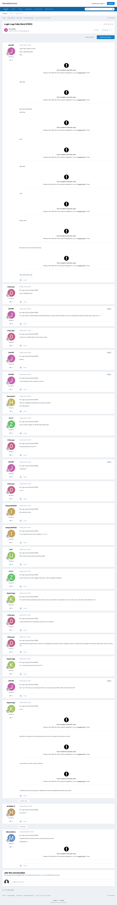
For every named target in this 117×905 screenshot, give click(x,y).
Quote (25, 280)
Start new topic (89, 37)
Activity (13, 9)
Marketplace (28, 9)
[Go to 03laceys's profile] (11, 293)
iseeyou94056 (11, 506)
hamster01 (11, 396)
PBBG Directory (49, 9)
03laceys (11, 287)
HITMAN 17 (11, 806)
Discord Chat (38, 9)
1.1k (12, 411)
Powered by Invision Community (58, 902)
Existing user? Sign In (98, 3)
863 (12, 301)
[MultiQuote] (21, 280)
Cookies (62, 900)
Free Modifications (24, 31)
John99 (13, 29)
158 (12, 608)
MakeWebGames (9, 3)
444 (12, 564)
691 (12, 520)
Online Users (19, 13)
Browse (6, 9)
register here (81, 72)
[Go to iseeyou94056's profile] (11, 512)
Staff (11, 13)
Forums (5, 13)
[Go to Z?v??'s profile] (11, 424)
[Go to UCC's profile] (11, 555)
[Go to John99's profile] (6, 30)
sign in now (41, 875)
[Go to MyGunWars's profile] (11, 838)
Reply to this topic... (18, 882)
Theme (55, 900)
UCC (11, 549)
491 (12, 60)
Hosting (20, 9)
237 (12, 847)
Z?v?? (11, 418)
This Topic (106, 9)
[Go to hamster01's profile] (11, 402)
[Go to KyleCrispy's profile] (11, 599)
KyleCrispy (11, 593)
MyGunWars (11, 832)
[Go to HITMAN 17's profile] (11, 812)
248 (12, 433)
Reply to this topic (105, 37)
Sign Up (111, 3)
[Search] (113, 9)
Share (97, 30)
